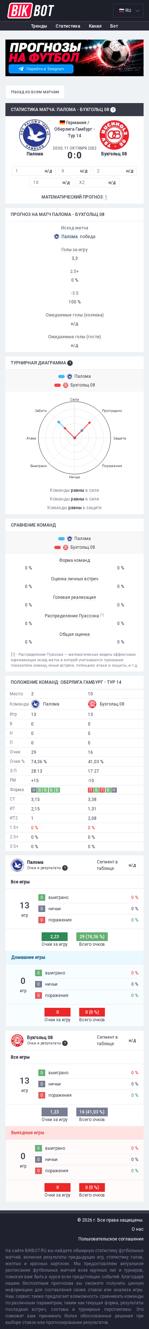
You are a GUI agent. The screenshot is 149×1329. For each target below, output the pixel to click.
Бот (114, 26)
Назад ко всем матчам (35, 91)
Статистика (68, 26)
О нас (138, 1229)
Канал (95, 26)
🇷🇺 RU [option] (125, 10)
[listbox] (128, 10)
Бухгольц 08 (83, 385)
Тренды (39, 26)
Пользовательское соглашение (111, 1239)
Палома (82, 376)
